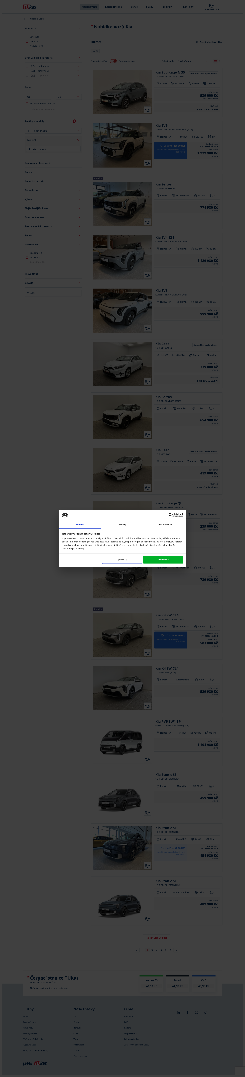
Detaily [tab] (122, 524)
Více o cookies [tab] (165, 524)
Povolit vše (163, 559)
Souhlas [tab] (80, 524)
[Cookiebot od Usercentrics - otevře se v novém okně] (170, 515)
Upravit (120, 559)
